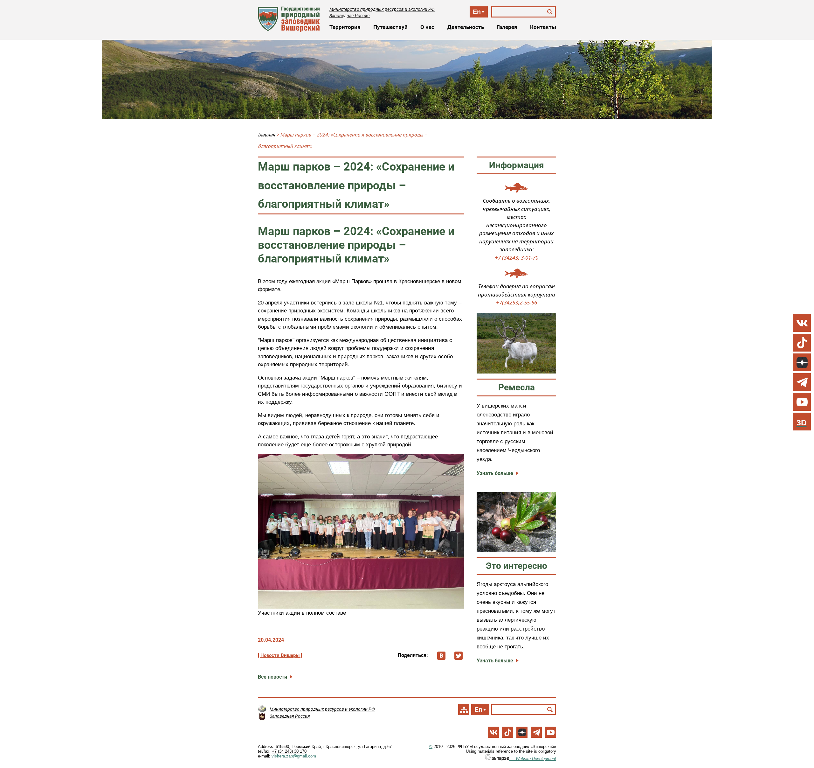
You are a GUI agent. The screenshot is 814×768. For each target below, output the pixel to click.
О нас (427, 27)
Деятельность (465, 27)
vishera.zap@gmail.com (294, 756)
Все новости (272, 677)
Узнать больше (495, 473)
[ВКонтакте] (441, 656)
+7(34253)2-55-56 (516, 302)
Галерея (507, 27)
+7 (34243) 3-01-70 (516, 257)
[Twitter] (458, 656)
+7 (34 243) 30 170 (289, 751)
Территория (345, 27)
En (477, 11)
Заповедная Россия (349, 15)
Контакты (543, 27)
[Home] (289, 19)
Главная (266, 134)
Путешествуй (390, 27)
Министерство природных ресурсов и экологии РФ (382, 9)
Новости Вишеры (280, 655)
